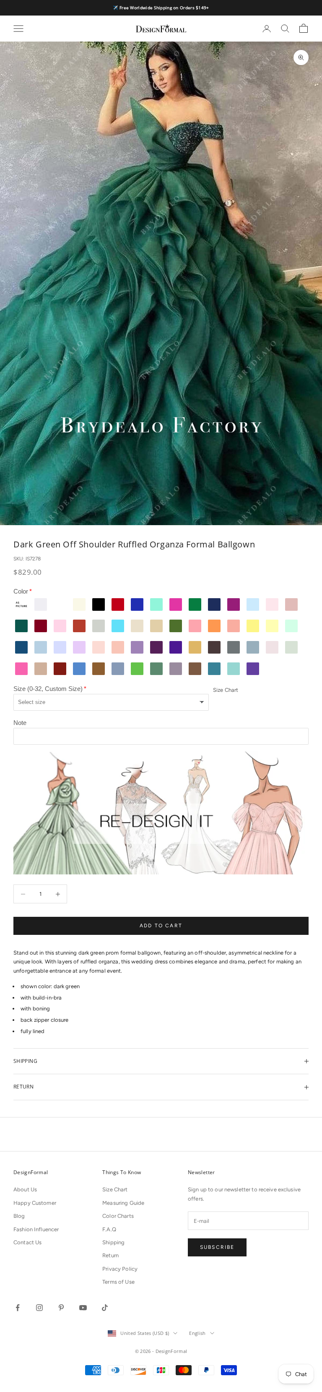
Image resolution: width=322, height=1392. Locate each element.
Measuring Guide (123, 1203)
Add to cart (161, 926)
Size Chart (225, 690)
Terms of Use (118, 1282)
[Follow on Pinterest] (61, 1307)
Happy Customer (34, 1203)
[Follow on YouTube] (83, 1307)
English (197, 1333)
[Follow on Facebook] (17, 1307)
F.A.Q (109, 1229)
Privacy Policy (120, 1269)
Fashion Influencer (36, 1229)
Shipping (113, 1242)
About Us (25, 1189)
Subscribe (217, 1247)
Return (110, 1255)
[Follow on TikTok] (105, 1307)
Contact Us (27, 1242)
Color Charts (118, 1216)
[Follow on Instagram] (39, 1307)
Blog (19, 1216)
